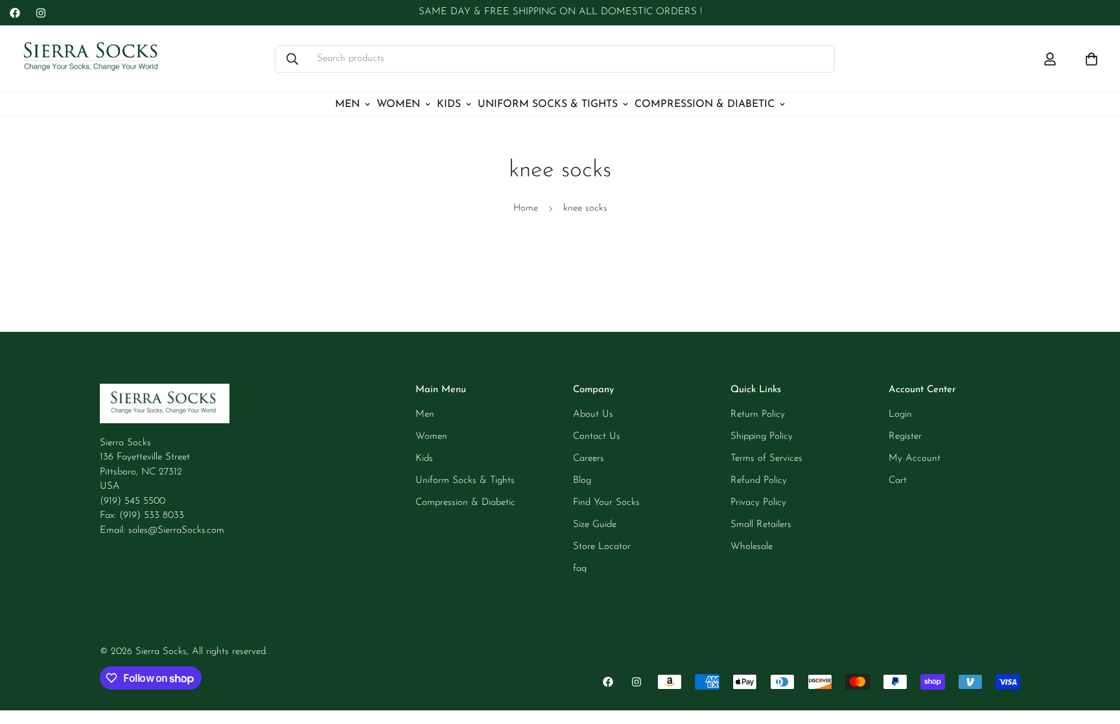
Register (905, 436)
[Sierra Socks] (92, 59)
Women (398, 104)
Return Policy (757, 414)
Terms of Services (766, 458)
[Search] (292, 59)
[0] (1091, 59)
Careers (588, 458)
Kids (449, 104)
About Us (593, 414)
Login (900, 414)
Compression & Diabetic (705, 104)
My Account (914, 458)
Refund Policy (758, 480)
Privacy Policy (758, 503)
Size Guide (594, 525)
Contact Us (596, 436)
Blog (582, 480)
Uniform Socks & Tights (548, 104)
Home (525, 208)
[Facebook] (15, 13)
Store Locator (602, 547)
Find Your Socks (606, 503)
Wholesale (751, 547)
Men (347, 104)
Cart (898, 480)
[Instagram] (41, 13)
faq (580, 569)
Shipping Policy (761, 436)
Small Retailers (760, 525)
